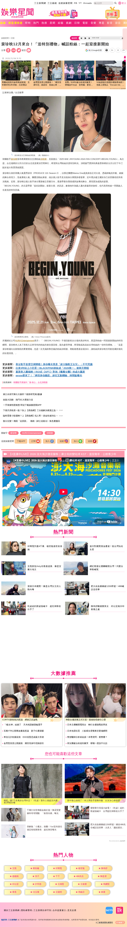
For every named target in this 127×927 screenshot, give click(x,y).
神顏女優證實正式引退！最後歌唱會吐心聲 (86, 720)
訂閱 (33, 441)
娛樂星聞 (5, 38)
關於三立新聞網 (12, 910)
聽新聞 (74, 38)
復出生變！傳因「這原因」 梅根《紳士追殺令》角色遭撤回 (31, 421)
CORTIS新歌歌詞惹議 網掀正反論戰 (19, 720)
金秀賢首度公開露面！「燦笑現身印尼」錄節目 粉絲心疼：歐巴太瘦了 (47, 83)
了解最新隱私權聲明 (105, 922)
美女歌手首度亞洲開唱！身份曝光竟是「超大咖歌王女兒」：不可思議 (54, 364)
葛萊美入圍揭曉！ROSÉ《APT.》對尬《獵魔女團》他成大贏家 (50, 371)
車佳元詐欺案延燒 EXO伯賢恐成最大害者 (24, 737)
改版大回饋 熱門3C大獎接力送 (18, 400)
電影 (85, 22)
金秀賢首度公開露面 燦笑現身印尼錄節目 (24, 743)
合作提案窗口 (59, 910)
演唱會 (43, 159)
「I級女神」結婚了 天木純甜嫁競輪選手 (23, 724)
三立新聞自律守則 (42, 910)
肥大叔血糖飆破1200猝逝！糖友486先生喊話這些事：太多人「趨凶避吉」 (108, 826)
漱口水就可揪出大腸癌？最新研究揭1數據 (22, 394)
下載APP (21, 441)
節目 (118, 22)
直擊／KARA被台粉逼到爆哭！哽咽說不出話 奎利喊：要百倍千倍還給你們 (79, 83)
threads (87, 3)
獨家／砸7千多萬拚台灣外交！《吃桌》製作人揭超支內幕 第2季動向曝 (32, 801)
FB (75, 3)
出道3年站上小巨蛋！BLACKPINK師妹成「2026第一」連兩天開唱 (52, 368)
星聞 (52, 22)
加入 (48, 441)
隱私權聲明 (26, 910)
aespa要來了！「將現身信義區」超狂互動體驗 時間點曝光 (49, 375)
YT (80, 3)
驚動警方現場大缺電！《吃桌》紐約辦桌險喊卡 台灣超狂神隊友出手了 (107, 809)
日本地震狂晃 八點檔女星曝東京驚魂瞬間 (87, 731)
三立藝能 (52, 3)
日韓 (77, 22)
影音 (110, 22)
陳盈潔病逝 (15, 22)
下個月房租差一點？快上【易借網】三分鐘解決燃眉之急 (29, 410)
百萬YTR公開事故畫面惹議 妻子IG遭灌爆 (24, 731)
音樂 (93, 22)
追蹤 (62, 441)
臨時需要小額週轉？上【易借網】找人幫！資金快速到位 (29, 416)
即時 (28, 22)
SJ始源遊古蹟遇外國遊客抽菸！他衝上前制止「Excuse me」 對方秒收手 (110, 83)
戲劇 (69, 22)
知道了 (121, 922)
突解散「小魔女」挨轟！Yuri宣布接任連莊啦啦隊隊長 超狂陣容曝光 (44, 828)
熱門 (36, 22)
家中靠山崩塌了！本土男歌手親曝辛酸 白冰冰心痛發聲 (93, 800)
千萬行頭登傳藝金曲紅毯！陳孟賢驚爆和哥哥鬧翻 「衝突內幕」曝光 (44, 812)
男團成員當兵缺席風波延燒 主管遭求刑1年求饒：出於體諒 (16, 83)
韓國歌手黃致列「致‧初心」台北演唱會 (30, 382)
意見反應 (71, 910)
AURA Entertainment (24, 340)
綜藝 (61, 22)
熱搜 (44, 22)
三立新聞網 (40, 3)
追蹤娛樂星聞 (65, 3)
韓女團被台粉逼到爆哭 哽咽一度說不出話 (87, 743)
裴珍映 (14, 159)
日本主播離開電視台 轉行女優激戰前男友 (87, 724)
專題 (102, 22)
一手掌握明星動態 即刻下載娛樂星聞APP (22, 405)
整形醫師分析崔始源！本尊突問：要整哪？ (87, 737)
